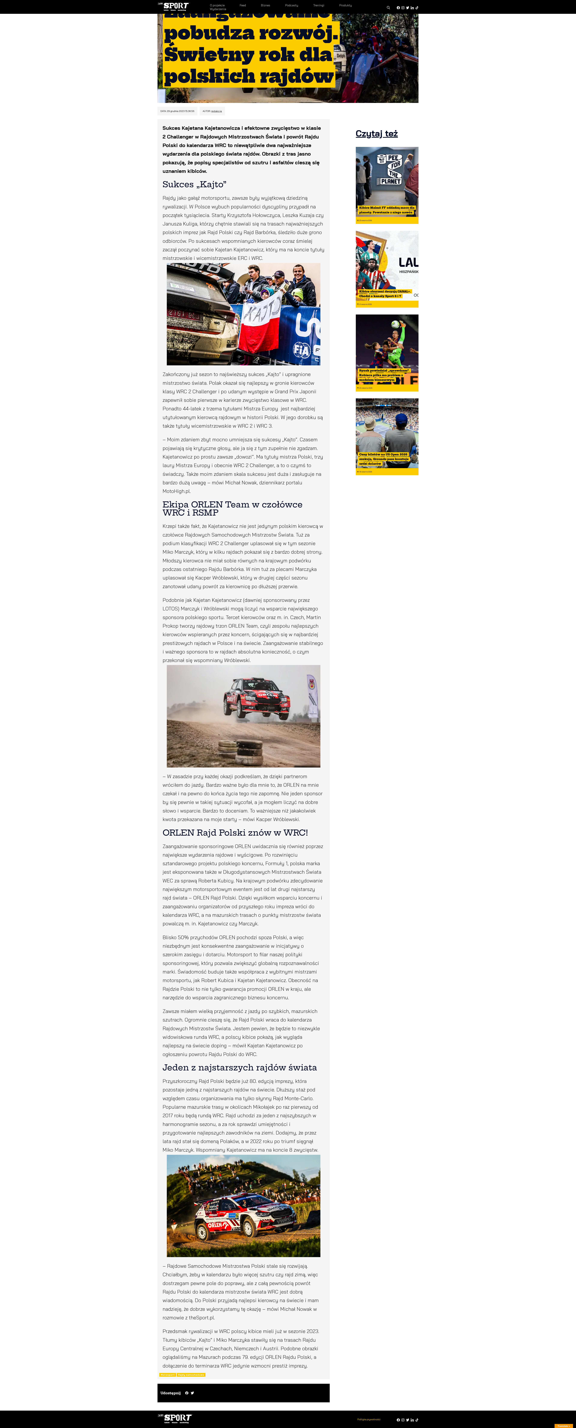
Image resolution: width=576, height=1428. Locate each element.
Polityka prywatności (368, 1419)
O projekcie (217, 5)
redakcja (216, 111)
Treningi (318, 5)
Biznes (265, 5)
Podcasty (291, 5)
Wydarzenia (218, 9)
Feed (243, 5)
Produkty (345, 5)
